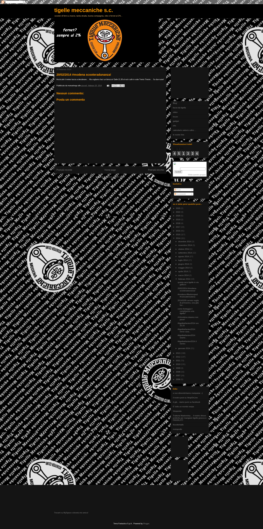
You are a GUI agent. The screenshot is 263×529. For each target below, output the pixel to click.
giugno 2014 (184, 264)
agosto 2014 (184, 256)
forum (175, 117)
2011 (178, 360)
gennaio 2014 (184, 348)
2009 (178, 368)
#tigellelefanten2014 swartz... (186, 336)
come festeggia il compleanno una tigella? (186, 311)
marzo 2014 (183, 275)
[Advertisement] (186, 82)
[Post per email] (108, 86)
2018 (178, 223)
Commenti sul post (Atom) (114, 177)
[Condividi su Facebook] (120, 85)
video (175, 112)
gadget (176, 121)
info (174, 126)
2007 (178, 375)
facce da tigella (179, 108)
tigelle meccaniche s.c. (83, 10)
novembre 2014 (185, 245)
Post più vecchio (156, 170)
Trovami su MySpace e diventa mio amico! (71, 513)
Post (178, 190)
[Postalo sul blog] (115, 85)
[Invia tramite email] (113, 85)
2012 (178, 357)
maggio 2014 (184, 268)
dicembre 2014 (185, 241)
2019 (178, 219)
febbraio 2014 (184, 279)
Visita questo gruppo (197, 175)
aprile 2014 (183, 271)
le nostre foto (178, 135)
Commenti (181, 194)
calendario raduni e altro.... (184, 130)
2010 (178, 364)
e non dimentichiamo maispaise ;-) (188, 393)
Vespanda (177, 411)
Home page (110, 170)
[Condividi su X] (118, 85)
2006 (178, 379)
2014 (178, 238)
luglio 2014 (183, 260)
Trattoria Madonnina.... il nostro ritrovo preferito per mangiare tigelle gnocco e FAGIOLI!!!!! (189, 417)
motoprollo (177, 429)
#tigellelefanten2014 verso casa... (186, 330)
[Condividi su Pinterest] (123, 85)
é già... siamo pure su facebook (186, 402)
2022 (178, 212)
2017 (178, 227)
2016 (178, 231)
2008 (178, 372)
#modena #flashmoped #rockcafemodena (188, 295)
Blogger (146, 524)
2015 (178, 234)
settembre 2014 (185, 253)
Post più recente (64, 170)
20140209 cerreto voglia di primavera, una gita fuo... (188, 302)
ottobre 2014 (184, 249)
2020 (178, 216)
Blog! (175, 103)
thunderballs (178, 425)
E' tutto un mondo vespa (183, 406)
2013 (178, 353)
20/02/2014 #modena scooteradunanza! (187, 289)
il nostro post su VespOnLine (185, 398)
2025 (178, 208)
